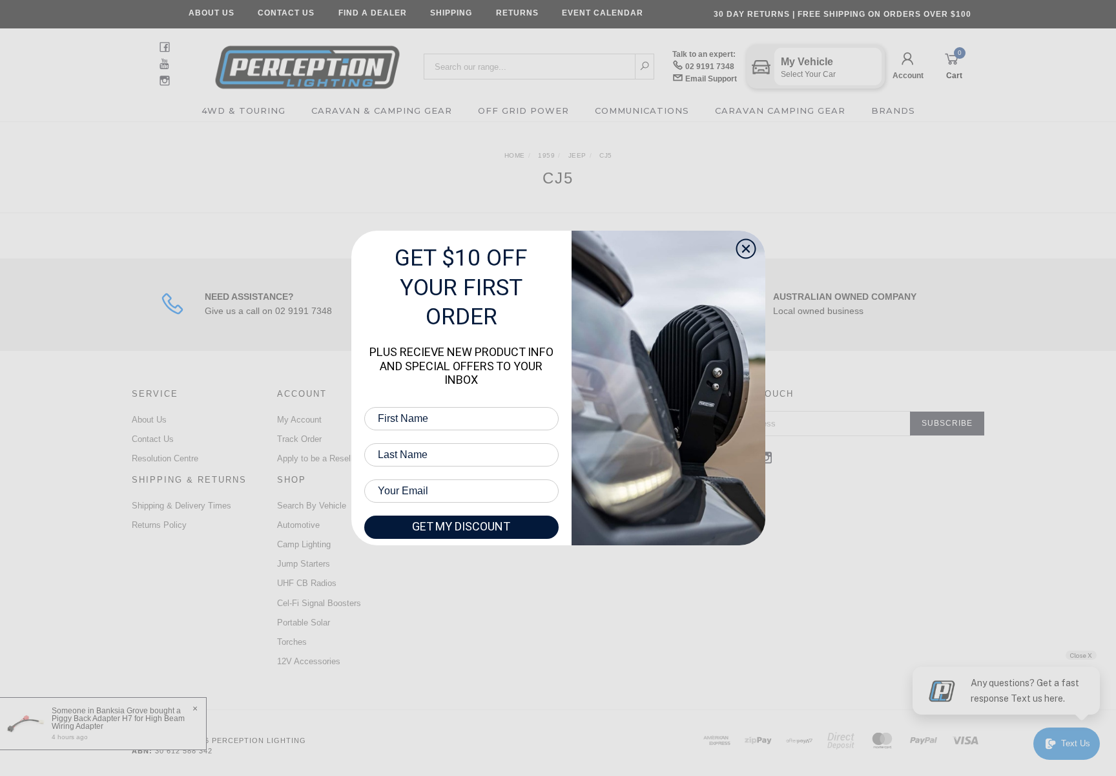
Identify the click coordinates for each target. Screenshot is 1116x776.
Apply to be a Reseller (318, 458)
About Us (211, 12)
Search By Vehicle (311, 505)
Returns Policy (159, 525)
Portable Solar (303, 622)
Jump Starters (303, 564)
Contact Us (286, 12)
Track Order (299, 439)
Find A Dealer (372, 12)
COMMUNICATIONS (642, 110)
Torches (292, 642)
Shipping (451, 12)
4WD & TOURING (243, 110)
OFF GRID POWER (523, 110)
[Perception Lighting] (307, 63)
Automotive (298, 525)
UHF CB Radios (306, 583)
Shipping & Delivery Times (181, 505)
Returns (517, 12)
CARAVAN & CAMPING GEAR (381, 110)
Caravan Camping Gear (780, 110)
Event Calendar (602, 12)
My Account (299, 420)
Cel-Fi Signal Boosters (319, 603)
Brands (893, 110)
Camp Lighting (304, 544)
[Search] (645, 66)
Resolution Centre (165, 458)
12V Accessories (308, 661)
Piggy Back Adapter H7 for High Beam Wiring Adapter (118, 722)
